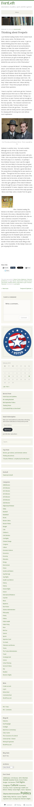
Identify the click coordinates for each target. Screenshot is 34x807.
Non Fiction (6, 606)
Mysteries (23, 279)
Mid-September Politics (9, 402)
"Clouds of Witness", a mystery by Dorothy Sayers (16, 458)
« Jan (4, 386)
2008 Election (6, 485)
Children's (5, 532)
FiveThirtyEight (7, 724)
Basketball (5, 514)
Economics (6, 553)
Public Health (6, 621)
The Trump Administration (10, 651)
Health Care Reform (8, 580)
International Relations (9, 595)
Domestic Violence (8, 550)
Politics (5, 618)
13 (9, 376)
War (4, 669)
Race (4, 627)
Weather (5, 672)
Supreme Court (7, 639)
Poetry (4, 615)
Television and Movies (9, 645)
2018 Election (6, 500)
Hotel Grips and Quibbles (10, 396)
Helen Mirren (20, 282)
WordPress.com (7, 698)
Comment (24, 317)
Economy (5, 556)
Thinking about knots (8, 456)
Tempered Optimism (26, 288)
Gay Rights (5, 577)
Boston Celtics (7, 520)
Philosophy (6, 612)
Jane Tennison (28, 282)
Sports (4, 636)
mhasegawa (17, 29)
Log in (4, 689)
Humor (5, 592)
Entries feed (6, 692)
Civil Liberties (6, 535)
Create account (7, 686)
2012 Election (6, 491)
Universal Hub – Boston (9, 739)
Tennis (4, 648)
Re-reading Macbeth (8, 399)
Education (5, 559)
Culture (5, 547)
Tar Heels (5, 642)
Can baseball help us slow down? (12, 408)
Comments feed (7, 695)
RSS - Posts (6, 707)
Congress (5, 544)
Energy (5, 562)
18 (29, 376)
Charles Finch (20, 281)
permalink (17, 284)
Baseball (5, 512)
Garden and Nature (8, 571)
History (5, 583)
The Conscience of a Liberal (10, 736)
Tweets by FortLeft (8, 475)
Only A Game (6, 733)
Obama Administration (9, 609)
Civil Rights (6, 538)
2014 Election (6, 494)
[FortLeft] (17, 25)
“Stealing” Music (7, 405)
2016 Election (6, 497)
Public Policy (6, 624)
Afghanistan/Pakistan (8, 506)
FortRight (5, 727)
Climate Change (7, 541)
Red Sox (5, 630)
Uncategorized (7, 657)
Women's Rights (7, 675)
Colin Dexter (4, 282)
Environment (6, 565)
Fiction (19, 279)
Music (4, 601)
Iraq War (5, 598)
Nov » (7, 386)
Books (15, 279)
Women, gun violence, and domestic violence (15, 453)
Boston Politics (7, 523)
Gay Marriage (6, 574)
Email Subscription (9, 416)
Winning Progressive (8, 741)
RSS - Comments (7, 710)
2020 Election (6, 503)
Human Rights (6, 589)
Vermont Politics (7, 666)
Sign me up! (8, 429)
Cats (4, 529)
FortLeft (8, 3)
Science (5, 633)
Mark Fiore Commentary (9, 730)
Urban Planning (7, 663)
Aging (4, 509)
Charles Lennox (28, 281)
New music (4, 288)
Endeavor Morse (12, 282)
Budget (5, 526)
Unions (5, 660)
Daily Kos (5, 721)
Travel (4, 654)
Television (3, 284)
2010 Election (6, 488)
